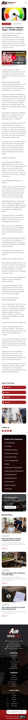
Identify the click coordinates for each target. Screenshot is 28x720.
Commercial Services (11, 453)
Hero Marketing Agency (16, 718)
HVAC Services (9, 481)
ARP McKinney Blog (10, 450)
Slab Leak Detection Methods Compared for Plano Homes (11, 539)
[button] (14, 387)
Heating (6, 464)
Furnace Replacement (11, 460)
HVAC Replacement (10, 478)
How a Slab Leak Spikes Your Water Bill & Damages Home (13, 608)
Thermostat (8, 489)
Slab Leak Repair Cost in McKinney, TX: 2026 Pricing (13, 574)
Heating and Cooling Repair (13, 467)
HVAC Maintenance (10, 474)
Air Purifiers (8, 446)
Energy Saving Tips (10, 457)
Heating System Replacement (13, 471)
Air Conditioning (9, 443)
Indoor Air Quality (9, 485)
